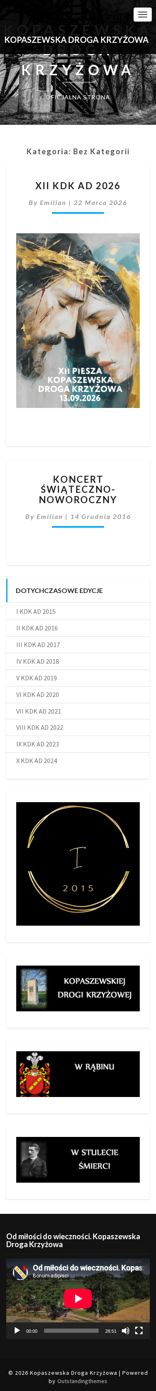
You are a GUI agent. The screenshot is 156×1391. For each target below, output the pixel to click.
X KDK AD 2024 (36, 760)
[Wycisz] (125, 1331)
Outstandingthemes (82, 1381)
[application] (78, 1298)
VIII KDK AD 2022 (39, 727)
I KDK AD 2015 (36, 611)
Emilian (53, 202)
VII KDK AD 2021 (38, 711)
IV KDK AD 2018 (37, 661)
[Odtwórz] (17, 1331)
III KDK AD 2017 (38, 644)
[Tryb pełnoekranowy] (139, 1331)
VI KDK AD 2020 (37, 694)
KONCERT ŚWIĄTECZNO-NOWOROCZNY (78, 489)
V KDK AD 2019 (36, 678)
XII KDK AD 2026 (78, 185)
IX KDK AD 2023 (37, 744)
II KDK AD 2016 (37, 628)
